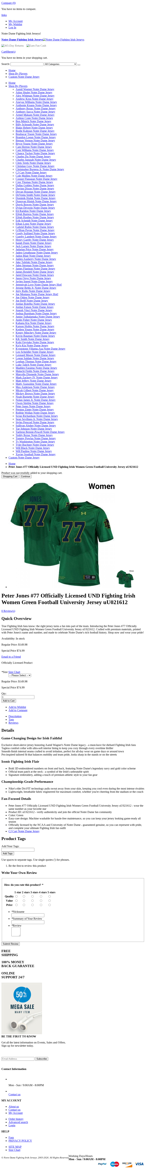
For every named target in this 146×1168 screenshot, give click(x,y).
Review (16, 925)
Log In (12, 27)
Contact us (14, 1094)
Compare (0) (8, 2)
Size (4, 672)
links (4, 15)
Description (15, 716)
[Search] (78, 64)
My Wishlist (15, 24)
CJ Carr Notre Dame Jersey (24, 831)
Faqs (11, 1137)
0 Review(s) (8, 610)
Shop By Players (18, 73)
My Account (16, 21)
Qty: (3, 693)
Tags (11, 719)
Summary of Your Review (26, 918)
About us (14, 1106)
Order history (16, 1118)
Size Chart (14, 672)
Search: (5, 63)
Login (12, 1125)
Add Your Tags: (10, 846)
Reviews (13, 722)
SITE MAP (15, 1146)
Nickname (17, 911)
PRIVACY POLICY (20, 1140)
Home (12, 463)
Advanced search (18, 1122)
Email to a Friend (11, 656)
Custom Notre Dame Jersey (24, 76)
